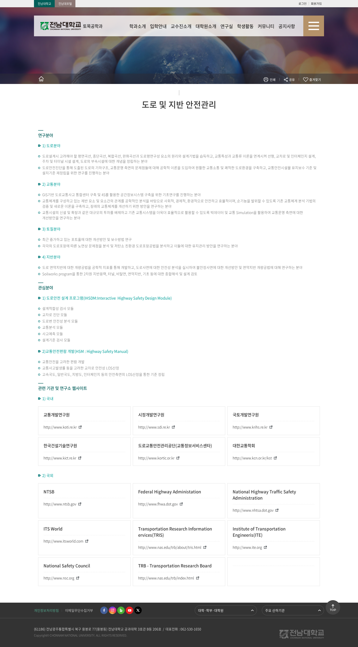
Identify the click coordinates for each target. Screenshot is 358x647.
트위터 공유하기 (255, 91)
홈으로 (41, 79)
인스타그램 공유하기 (279, 91)
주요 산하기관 (275, 610)
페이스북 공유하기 (248, 91)
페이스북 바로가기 (104, 610)
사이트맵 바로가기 (313, 26)
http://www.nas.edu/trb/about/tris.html (169, 547)
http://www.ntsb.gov (60, 503)
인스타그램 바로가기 (112, 610)
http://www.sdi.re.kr (154, 427)
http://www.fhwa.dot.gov (158, 503)
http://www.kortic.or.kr (156, 457)
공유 (292, 79)
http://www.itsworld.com (63, 541)
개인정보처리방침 (46, 610)
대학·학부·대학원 (211, 610)
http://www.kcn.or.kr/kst (252, 457)
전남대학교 (44, 3)
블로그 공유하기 (273, 91)
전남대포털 (65, 3)
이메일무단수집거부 (79, 610)
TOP (333, 610)
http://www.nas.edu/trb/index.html (166, 577)
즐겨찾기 (315, 79)
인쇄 (273, 79)
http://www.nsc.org (59, 577)
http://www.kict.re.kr (60, 457)
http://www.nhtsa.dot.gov (253, 510)
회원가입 (316, 3)
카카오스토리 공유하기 (261, 91)
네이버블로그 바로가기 (121, 610)
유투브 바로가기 (129, 610)
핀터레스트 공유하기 (267, 91)
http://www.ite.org (247, 547)
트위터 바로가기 (138, 610)
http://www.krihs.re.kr (250, 427)
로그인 (303, 3)
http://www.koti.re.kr (60, 427)
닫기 (294, 89)
